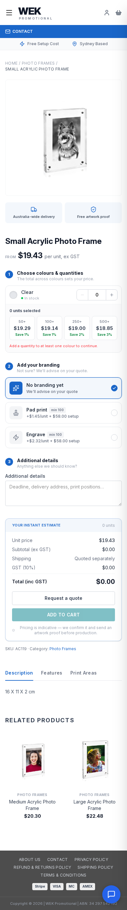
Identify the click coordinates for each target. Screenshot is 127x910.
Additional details (25, 476)
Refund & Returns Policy (42, 867)
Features (52, 673)
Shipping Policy (95, 867)
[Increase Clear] (111, 295)
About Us (29, 859)
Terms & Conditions (63, 875)
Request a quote (63, 598)
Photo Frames (38, 63)
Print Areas (83, 673)
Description (19, 673)
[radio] (22, 328)
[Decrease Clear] (82, 295)
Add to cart (63, 614)
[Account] (107, 12)
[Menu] (9, 13)
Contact (22, 31)
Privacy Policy (91, 859)
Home (11, 63)
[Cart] (118, 12)
